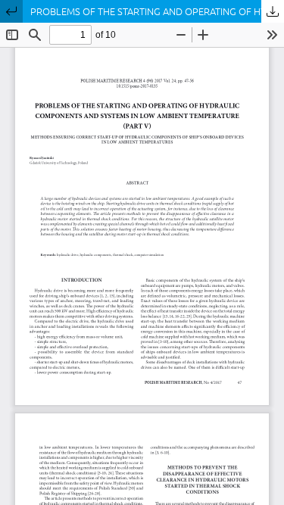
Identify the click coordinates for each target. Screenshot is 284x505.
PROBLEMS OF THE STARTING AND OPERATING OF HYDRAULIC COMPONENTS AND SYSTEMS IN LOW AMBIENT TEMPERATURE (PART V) (157, 11)
